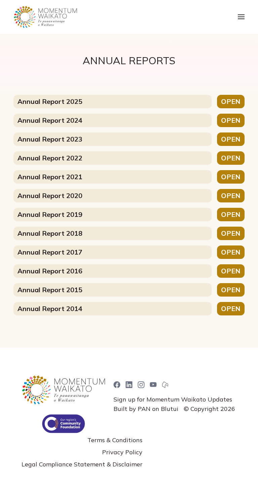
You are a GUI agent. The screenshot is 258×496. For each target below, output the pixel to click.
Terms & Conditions (114, 440)
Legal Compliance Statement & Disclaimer (82, 464)
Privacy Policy (122, 452)
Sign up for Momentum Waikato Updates (173, 399)
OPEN (231, 101)
